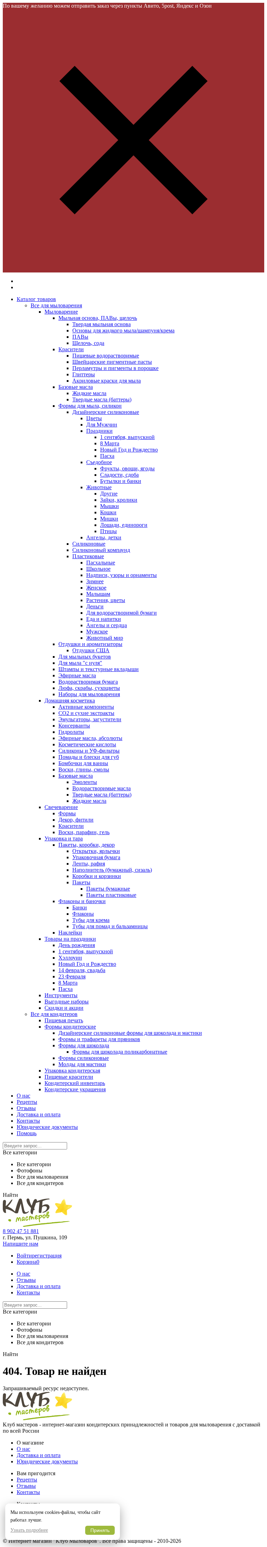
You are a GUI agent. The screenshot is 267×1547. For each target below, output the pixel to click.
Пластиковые (88, 556)
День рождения (76, 945)
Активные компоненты (86, 707)
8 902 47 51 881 (21, 1231)
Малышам (98, 594)
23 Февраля (72, 976)
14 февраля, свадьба (81, 970)
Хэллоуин (70, 958)
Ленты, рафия (88, 864)
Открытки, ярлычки (96, 851)
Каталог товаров (36, 299)
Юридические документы (47, 1127)
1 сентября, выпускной (127, 437)
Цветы (94, 418)
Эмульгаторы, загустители (89, 719)
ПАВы (80, 337)
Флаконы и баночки (82, 901)
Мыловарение (61, 312)
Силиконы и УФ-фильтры (89, 751)
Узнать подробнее (29, 1530)
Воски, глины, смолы (83, 769)
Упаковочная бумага (96, 857)
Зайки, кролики (118, 500)
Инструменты (61, 995)
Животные (99, 487)
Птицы (108, 531)
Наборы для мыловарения (89, 694)
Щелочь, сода (88, 343)
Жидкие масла (89, 393)
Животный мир (104, 638)
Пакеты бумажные (108, 889)
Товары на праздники (70, 939)
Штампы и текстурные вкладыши (98, 669)
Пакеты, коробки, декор (86, 845)
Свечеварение (61, 807)
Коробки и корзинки (96, 876)
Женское (96, 588)
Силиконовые (88, 544)
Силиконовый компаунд (101, 550)
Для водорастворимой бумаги (121, 613)
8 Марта (109, 443)
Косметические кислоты (87, 744)
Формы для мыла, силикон (90, 406)
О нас (23, 1096)
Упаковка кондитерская (72, 1070)
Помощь (27, 1133)
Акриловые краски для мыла (106, 381)
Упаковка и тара (63, 838)
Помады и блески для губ (88, 757)
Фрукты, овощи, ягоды (127, 468)
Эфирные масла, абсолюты (90, 738)
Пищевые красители (68, 1077)
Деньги (95, 606)
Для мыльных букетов (84, 657)
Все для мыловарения (56, 305)
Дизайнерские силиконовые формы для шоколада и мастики (130, 1033)
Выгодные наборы (66, 1002)
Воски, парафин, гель (84, 832)
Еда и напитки (103, 619)
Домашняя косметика (69, 700)
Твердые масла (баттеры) (101, 399)
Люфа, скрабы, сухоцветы (89, 688)
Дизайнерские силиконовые (105, 412)
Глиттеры (83, 374)
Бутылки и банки (120, 481)
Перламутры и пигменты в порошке (115, 368)
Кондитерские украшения (75, 1089)
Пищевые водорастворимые (105, 356)
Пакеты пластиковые (111, 895)
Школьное (98, 569)
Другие (109, 494)
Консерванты (74, 726)
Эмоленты (84, 782)
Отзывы (26, 1108)
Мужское (97, 631)
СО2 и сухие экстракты (86, 713)
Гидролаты (71, 732)
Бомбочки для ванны (83, 763)
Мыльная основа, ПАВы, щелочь (97, 318)
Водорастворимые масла (101, 788)
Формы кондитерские (70, 1027)
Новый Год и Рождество (129, 450)
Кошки (108, 512)
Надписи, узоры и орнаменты (121, 575)
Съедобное (99, 462)
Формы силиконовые (83, 1058)
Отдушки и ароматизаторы (90, 644)
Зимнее (95, 581)
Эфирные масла (77, 675)
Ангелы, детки (103, 537)
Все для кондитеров (54, 1014)
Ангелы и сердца (106, 625)
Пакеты (81, 882)
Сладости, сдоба (119, 475)
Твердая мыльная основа (101, 324)
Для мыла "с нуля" (80, 663)
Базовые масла (75, 387)
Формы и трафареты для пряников (99, 1039)
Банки (79, 907)
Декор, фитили (76, 820)
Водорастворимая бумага (88, 682)
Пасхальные (100, 562)
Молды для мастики (82, 1064)
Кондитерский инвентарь (74, 1083)
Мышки (109, 506)
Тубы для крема (91, 920)
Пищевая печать (63, 1020)
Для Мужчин (101, 425)
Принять (100, 1530)
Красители (71, 349)
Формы (67, 813)
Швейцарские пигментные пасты (112, 362)
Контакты (28, 1121)
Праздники (99, 431)
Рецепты (27, 1102)
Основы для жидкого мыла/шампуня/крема (123, 330)
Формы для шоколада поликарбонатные (119, 1052)
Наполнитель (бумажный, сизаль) (112, 870)
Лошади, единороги (123, 525)
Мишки (109, 519)
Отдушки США (91, 650)
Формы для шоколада (83, 1045)
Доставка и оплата (38, 1114)
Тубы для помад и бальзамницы (110, 926)
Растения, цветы (105, 600)
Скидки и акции (63, 1008)
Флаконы (83, 914)
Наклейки (70, 933)
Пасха (107, 456)
